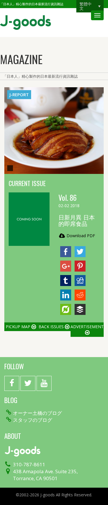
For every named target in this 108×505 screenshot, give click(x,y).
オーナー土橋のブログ (37, 413)
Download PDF (80, 235)
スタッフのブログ (32, 420)
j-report (19, 94)
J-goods (25, 22)
